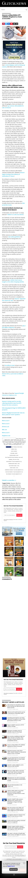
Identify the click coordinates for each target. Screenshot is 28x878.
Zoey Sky (11, 21)
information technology (8, 488)
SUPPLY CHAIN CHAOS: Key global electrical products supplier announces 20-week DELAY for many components (16, 792)
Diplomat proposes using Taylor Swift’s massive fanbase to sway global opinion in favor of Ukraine (16, 752)
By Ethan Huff (15, 715)
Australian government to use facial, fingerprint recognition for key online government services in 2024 (16, 719)
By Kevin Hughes (16, 742)
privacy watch (11, 490)
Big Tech (18, 483)
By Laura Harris (15, 727)
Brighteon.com (6, 435)
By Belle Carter (15, 709)
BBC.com (4, 429)
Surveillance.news (10, 365)
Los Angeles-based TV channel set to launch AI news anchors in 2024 (16, 815)
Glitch (9, 487)
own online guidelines (14, 237)
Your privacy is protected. (8, 519)
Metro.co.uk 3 (5, 432)
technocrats (9, 494)
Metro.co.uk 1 (5, 420)
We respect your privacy (19, 855)
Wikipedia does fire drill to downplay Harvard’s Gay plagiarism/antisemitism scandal (16, 779)
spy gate (9, 492)
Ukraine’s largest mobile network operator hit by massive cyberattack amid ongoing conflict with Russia (16, 828)
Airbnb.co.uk (5, 426)
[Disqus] (14, 600)
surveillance (16, 492)
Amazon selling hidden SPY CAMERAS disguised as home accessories (16, 745)
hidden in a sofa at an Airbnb (15, 214)
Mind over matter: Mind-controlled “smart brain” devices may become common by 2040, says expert (15, 772)
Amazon (13, 483)
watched (20, 494)
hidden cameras (16, 487)
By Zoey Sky (15, 722)
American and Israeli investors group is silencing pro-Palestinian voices (16, 712)
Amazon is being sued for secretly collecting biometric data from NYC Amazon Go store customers (11, 403)
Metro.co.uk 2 (5, 423)
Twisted (15, 494)
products (18, 490)
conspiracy (11, 485)
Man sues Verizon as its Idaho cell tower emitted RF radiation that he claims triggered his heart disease (15, 809)
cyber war (17, 485)
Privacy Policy (11, 866)
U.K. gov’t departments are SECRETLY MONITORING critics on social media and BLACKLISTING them (16, 759)
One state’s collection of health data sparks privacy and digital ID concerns (16, 834)
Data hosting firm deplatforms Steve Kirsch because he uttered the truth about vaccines (16, 706)
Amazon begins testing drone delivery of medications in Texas (13, 174)
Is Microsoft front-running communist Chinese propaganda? (16, 821)
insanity (18, 488)
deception (5, 487)
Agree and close (13, 869)
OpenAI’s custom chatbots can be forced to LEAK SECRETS (15, 765)
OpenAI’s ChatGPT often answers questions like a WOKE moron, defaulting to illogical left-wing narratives (15, 801)
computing (5, 485)
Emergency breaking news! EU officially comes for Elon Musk (14, 731)
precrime (4, 490)
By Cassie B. (14, 804)
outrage (23, 488)
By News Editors (16, 733)
